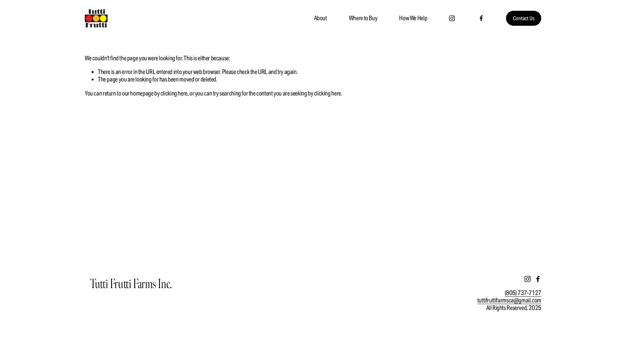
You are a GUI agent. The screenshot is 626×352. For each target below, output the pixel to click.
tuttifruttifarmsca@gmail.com (509, 300)
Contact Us (523, 18)
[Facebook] (481, 18)
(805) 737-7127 (523, 293)
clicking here (173, 93)
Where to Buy (363, 18)
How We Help (413, 18)
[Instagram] (451, 18)
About (320, 18)
